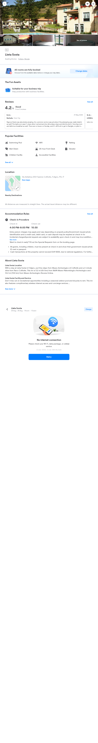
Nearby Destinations (13, 195)
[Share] (93, 4)
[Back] (5, 4)
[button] (12, 183)
